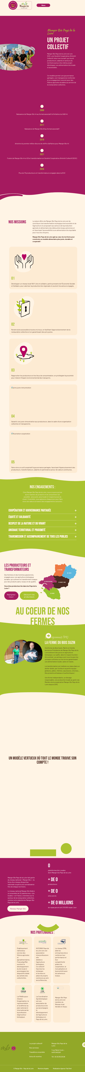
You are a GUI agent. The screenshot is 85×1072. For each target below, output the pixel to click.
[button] (48, 636)
